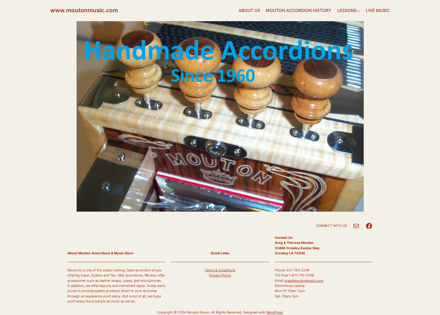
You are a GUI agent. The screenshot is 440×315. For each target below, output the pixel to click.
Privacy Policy (220, 275)
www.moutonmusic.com (84, 10)
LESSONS (346, 10)
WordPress (274, 312)
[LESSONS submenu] (358, 10)
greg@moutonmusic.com (304, 281)
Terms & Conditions (220, 270)
